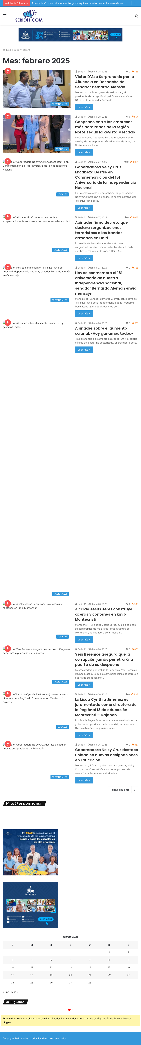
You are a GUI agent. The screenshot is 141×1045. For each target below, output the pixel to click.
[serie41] (28, 15)
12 (51, 967)
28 (89, 982)
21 (89, 974)
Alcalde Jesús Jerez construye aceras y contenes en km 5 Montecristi (103, 614)
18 (31, 974)
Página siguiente (120, 789)
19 (51, 974)
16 (128, 967)
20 (70, 974)
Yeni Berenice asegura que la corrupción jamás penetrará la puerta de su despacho (104, 659)
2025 (16, 49)
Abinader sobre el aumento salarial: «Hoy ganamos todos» (104, 331)
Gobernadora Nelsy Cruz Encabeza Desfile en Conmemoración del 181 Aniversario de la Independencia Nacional (105, 177)
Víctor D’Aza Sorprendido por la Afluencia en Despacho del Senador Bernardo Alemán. (104, 82)
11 (32, 967)
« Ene (6, 991)
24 (12, 982)
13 (70, 967)
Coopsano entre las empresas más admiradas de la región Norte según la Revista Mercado (105, 127)
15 (109, 967)
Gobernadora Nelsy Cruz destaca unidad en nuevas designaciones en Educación (106, 755)
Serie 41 (82, 71)
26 (51, 982)
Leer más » (84, 107)
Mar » (14, 991)
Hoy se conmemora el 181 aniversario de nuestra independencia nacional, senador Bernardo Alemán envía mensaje (106, 283)
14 (89, 967)
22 (109, 974)
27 (70, 982)
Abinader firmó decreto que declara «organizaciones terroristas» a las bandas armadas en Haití (101, 230)
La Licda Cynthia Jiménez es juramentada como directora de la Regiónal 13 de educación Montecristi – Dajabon (106, 707)
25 (31, 982)
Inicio (8, 49)
